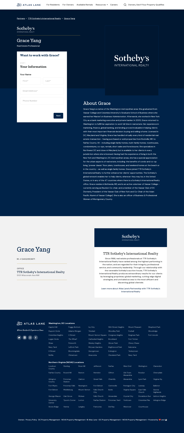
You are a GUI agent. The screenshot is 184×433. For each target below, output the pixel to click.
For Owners (68, 4)
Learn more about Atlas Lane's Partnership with (123, 288)
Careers (114, 4)
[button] (101, 4)
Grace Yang (69, 18)
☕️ (166, 420)
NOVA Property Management (73, 420)
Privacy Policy (31, 420)
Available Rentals (85, 4)
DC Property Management (49, 420)
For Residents (53, 4)
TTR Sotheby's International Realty (44, 18)
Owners (21, 420)
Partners (21, 18)
